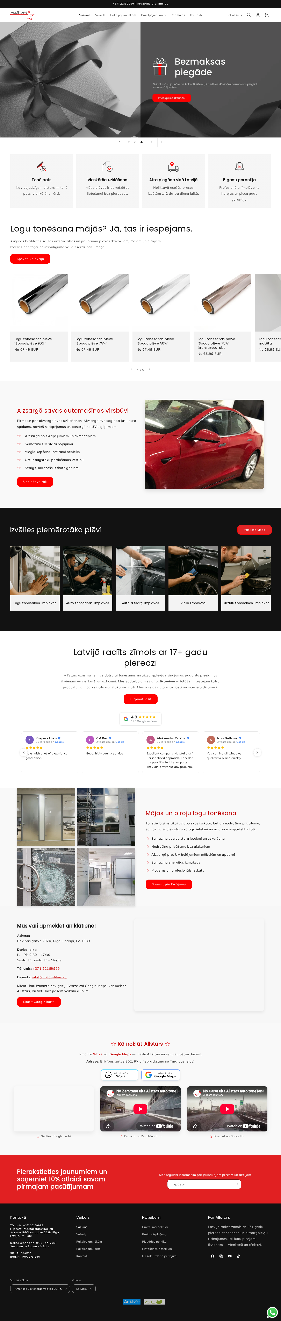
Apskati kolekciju (30, 259)
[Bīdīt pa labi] (149, 369)
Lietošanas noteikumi (157, 1249)
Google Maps (120, 1054)
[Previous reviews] (24, 752)
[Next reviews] (257, 752)
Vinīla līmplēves (193, 603)
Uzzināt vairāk (35, 482)
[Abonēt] (236, 1184)
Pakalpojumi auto (88, 1249)
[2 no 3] (135, 142)
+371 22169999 (46, 968)
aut (141, 88)
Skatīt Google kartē (39, 1002)
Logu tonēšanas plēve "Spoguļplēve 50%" (155, 341)
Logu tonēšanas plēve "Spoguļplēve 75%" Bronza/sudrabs (216, 343)
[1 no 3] (129, 142)
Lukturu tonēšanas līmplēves (246, 603)
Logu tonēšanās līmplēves (35, 603)
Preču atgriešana (154, 1234)
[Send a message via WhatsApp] (272, 1312)
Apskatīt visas (254, 530)
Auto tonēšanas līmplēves (87, 603)
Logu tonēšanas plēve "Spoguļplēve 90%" (33, 341)
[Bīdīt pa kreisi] (131, 369)
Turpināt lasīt (140, 699)
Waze (97, 1054)
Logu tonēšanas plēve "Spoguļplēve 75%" (94, 341)
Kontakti (82, 1256)
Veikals (81, 1234)
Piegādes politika (154, 1241)
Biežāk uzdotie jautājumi (159, 1256)
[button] (248, 15)
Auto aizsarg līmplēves (140, 603)
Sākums (82, 1227)
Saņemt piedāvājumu (169, 884)
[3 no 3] (141, 142)
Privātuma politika (155, 1227)
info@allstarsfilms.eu (49, 977)
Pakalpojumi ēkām (89, 1241)
